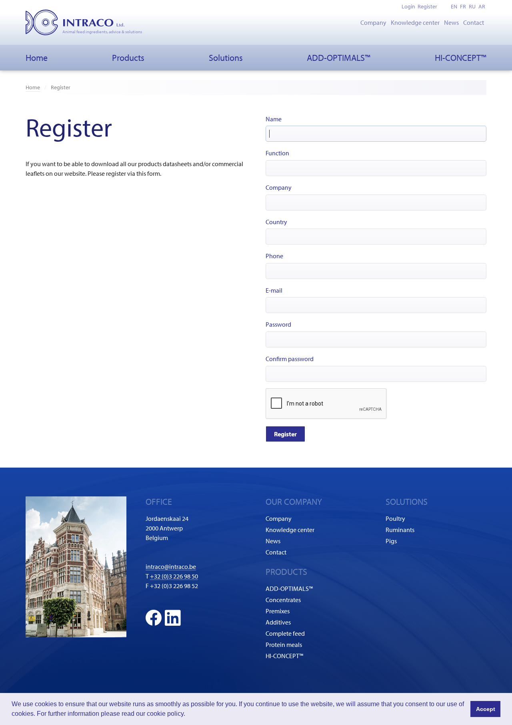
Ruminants (400, 530)
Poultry (395, 518)
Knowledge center (415, 22)
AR (481, 6)
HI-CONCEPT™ (460, 57)
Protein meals (284, 645)
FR (463, 6)
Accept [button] (485, 709)
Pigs (391, 541)
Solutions (226, 57)
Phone (274, 256)
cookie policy (165, 713)
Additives (278, 622)
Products (128, 57)
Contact (473, 22)
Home (37, 57)
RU (472, 6)
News (451, 22)
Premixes (278, 611)
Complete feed (285, 633)
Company (373, 22)
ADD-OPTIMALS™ (338, 57)
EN (454, 6)
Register (427, 6)
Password (278, 324)
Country (276, 222)
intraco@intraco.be (171, 566)
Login (408, 6)
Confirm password (290, 359)
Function (277, 153)
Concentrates (283, 600)
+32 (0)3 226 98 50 (174, 576)
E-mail (274, 290)
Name (274, 119)
